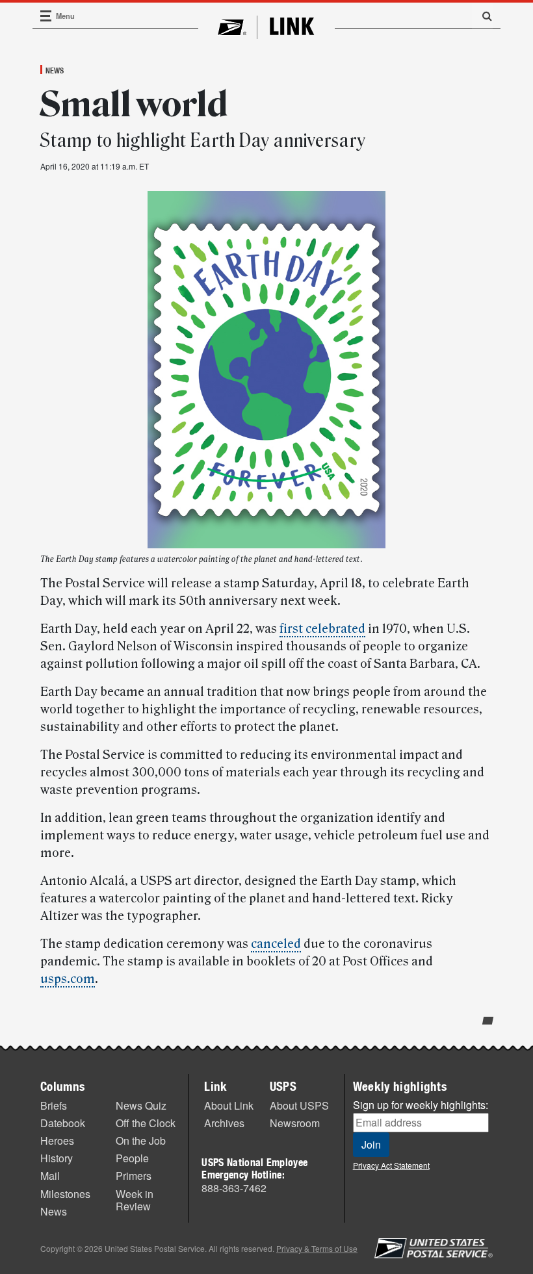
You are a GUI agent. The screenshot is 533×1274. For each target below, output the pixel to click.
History (56, 1158)
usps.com (67, 979)
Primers (133, 1175)
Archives (224, 1122)
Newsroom (295, 1122)
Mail (50, 1175)
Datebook (62, 1122)
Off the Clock (146, 1122)
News (55, 70)
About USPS (299, 1105)
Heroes (57, 1140)
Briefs (53, 1105)
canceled (276, 944)
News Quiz (141, 1105)
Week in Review (134, 1200)
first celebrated (322, 629)
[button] (482, 16)
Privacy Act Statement (391, 1165)
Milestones (65, 1193)
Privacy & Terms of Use (317, 1248)
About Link (229, 1105)
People (132, 1158)
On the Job (141, 1140)
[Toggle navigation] (46, 15)
